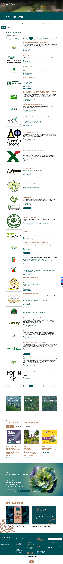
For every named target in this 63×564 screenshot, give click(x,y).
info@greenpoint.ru (27, 204)
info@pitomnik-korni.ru (28, 379)
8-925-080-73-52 (34, 260)
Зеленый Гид (27, 231)
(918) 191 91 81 (26, 49)
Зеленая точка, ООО (29, 197)
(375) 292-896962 (33, 248)
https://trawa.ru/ (27, 263)
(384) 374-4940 (33, 223)
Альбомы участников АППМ (41, 551)
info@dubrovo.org (27, 173)
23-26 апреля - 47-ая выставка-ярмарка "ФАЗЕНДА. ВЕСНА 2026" (49, 448)
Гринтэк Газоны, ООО (29, 77)
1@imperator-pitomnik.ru (29, 303)
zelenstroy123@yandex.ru (28, 224)
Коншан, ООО (27, 356)
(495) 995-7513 (32, 99)
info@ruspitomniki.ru (3, 548)
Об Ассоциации (23, 6)
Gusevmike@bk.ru (27, 61)
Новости (39, 546)
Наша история (18, 544)
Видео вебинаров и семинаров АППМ (30, 548)
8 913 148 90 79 (27, 237)
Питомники (31, 6)
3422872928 (26, 159)
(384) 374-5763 (27, 223)
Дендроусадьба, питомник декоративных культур (37, 116)
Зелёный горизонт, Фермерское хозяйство (35, 242)
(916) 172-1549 (38, 122)
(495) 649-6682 (27, 378)
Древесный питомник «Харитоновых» (34, 150)
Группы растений (46, 23)
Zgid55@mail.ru (27, 238)
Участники (29, 542)
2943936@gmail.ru (27, 160)
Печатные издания (40, 6)
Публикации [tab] (28, 426)
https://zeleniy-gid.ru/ (28, 239)
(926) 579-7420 (33, 110)
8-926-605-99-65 (48, 260)
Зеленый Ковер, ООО (29, 255)
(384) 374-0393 (39, 223)
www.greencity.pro (27, 74)
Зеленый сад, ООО (28, 266)
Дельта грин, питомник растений (32, 104)
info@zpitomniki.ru (27, 350)
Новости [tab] (10, 426)
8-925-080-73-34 (27, 260)
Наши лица (18, 545)
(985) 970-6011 (27, 325)
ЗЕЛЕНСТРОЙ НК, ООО (29, 217)
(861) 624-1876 (32, 365)
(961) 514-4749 (32, 49)
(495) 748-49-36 (27, 203)
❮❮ (9, 38)
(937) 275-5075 (33, 139)
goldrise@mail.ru (27, 50)
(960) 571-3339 (32, 122)
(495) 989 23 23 (27, 349)
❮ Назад (16, 38)
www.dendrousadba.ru (28, 125)
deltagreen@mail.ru (27, 111)
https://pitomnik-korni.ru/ (29, 381)
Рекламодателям (19, 550)
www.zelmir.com (27, 250)
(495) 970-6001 (33, 325)
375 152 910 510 (27, 248)
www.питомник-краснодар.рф (36, 51)
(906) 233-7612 (32, 271)
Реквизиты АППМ (19, 542)
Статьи (38, 548)
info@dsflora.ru (27, 140)
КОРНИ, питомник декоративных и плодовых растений (39, 371)
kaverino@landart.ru (36, 326)
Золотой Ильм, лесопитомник (31, 277)
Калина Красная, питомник (31, 330)
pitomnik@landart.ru (28, 326)
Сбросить (10, 27)
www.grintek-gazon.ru (28, 86)
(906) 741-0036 (27, 83)
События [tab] (18, 426)
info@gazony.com (27, 100)
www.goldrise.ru (27, 51)
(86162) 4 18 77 (26, 365)
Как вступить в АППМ (19, 538)
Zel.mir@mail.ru (27, 249)
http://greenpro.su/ (27, 62)
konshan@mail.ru (27, 366)
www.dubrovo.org (27, 174)
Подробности (9, 457)
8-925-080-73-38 (41, 260)
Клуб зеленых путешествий (30, 550)
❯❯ (54, 38)
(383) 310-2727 (32, 337)
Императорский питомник (30, 293)
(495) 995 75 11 (27, 99)
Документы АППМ (19, 543)
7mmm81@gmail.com (28, 73)
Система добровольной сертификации (40, 539)
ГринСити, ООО (27, 66)
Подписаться (52, 542)
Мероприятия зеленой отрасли (30, 553)
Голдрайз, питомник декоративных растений (36, 42)
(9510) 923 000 (27, 139)
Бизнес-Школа (59, 6)
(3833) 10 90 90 (27, 337)
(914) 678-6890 (27, 285)
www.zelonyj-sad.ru (27, 274)
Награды (17, 549)
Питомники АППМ (29, 538)
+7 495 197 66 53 (3, 547)
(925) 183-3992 (27, 60)
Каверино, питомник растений (32, 317)
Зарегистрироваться (24, 490)
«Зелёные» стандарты (39, 543)
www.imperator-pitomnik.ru (29, 304)
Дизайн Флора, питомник (30, 132)
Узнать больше (10, 490)
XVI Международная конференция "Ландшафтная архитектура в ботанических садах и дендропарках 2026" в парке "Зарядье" (30, 451)
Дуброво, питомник (29, 168)
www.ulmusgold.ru (27, 288)
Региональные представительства (19, 552)
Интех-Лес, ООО (28, 307)
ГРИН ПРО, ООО (27, 55)
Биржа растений (50, 6)
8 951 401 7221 (32, 237)
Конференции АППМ (40, 552)
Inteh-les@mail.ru (27, 315)
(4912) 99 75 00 (27, 122)
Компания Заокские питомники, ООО (34, 342)
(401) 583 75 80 (27, 271)
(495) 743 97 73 (27, 110)
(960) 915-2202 (45, 223)
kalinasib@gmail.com (28, 338)
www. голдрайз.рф (45, 51)
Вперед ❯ (47, 38)
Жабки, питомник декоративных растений (35, 183)
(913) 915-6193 (38, 337)
